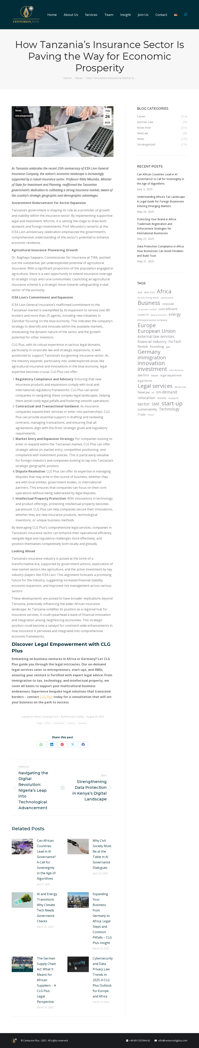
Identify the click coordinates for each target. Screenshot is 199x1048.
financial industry (152, 341)
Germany (149, 351)
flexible (143, 346)
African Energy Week (148, 297)
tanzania (82, 723)
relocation (146, 397)
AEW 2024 (149, 292)
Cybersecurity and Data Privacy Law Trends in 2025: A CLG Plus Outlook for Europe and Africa (103, 977)
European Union (157, 331)
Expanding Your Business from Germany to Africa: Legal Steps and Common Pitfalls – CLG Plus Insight (102, 918)
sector (144, 404)
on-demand (166, 392)
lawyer (155, 375)
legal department (171, 375)
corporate (168, 304)
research (173, 398)
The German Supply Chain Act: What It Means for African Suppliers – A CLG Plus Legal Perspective (46, 980)
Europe (147, 325)
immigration (152, 357)
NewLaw (144, 392)
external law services (156, 336)
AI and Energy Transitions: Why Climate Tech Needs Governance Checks (47, 907)
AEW (140, 292)
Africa (47, 723)
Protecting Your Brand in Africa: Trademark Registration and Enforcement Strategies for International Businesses (156, 226)
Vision (151, 414)
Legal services (155, 385)
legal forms (145, 381)
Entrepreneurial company (152, 320)
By (72, 716)
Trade (142, 414)
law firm (143, 375)
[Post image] (22, 846)
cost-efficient (168, 309)
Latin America (176, 370)
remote (161, 398)
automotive (167, 297)
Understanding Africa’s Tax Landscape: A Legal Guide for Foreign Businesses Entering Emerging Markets (161, 201)
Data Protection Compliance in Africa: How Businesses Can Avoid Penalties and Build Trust (160, 250)
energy (175, 314)
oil (153, 392)
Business (149, 302)
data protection (159, 315)
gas (168, 346)
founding (157, 346)
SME (156, 404)
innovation (151, 363)
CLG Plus (46, 697)
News (18, 110)
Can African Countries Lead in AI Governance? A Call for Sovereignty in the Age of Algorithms (46, 859)
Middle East (180, 387)
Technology (169, 409)
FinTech (174, 341)
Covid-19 (143, 315)
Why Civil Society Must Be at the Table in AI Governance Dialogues (102, 854)
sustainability (147, 409)
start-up (71, 723)
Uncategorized (23, 115)
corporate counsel (147, 309)
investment (59, 723)
